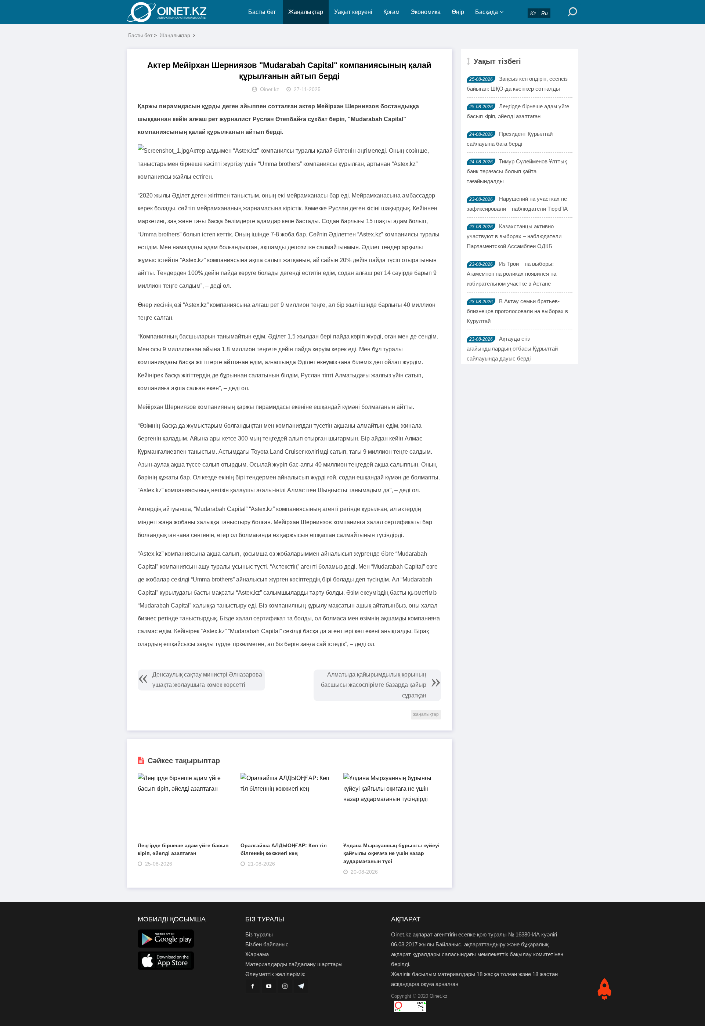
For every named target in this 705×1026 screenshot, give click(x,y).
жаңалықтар (426, 714)
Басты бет (262, 12)
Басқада (486, 12)
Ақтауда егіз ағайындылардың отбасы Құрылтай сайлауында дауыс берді (512, 349)
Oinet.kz (439, 996)
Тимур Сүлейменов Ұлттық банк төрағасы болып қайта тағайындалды (517, 171)
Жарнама (257, 954)
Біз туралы (259, 934)
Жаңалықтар (305, 12)
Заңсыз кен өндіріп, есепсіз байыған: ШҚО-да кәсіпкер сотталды (517, 84)
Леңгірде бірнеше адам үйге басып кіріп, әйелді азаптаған (518, 111)
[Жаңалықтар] (172, 12)
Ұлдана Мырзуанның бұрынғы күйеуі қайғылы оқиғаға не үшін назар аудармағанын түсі (391, 853)
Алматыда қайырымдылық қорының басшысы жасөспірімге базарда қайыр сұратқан (373, 685)
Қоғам (391, 12)
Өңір (458, 12)
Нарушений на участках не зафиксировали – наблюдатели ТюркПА (517, 204)
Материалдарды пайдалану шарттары (294, 964)
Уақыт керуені (353, 12)
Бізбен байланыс (267, 944)
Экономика (426, 12)
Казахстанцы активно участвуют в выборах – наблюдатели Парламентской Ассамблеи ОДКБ (514, 236)
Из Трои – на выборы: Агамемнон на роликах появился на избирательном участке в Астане (511, 274)
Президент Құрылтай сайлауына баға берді (510, 139)
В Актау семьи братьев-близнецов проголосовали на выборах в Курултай (517, 311)
